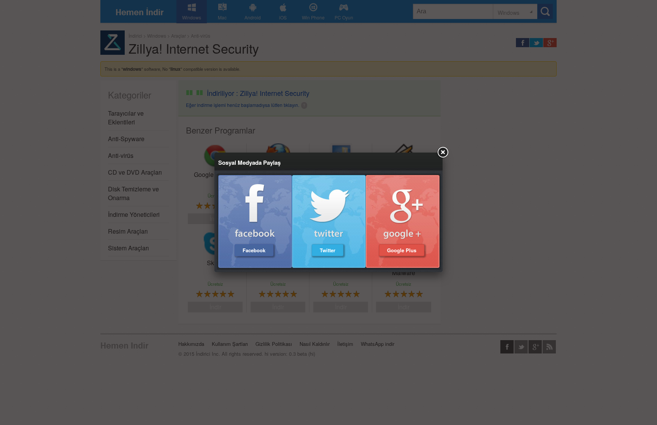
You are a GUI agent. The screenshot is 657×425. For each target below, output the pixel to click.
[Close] (442, 152)
